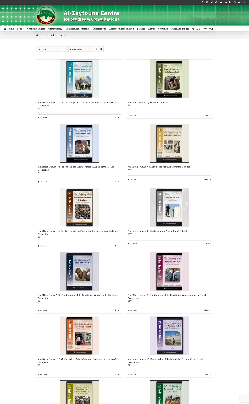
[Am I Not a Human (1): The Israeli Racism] (169, 79)
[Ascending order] (65, 49)
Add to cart (43, 118)
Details (118, 118)
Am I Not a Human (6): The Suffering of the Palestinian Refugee (159, 166)
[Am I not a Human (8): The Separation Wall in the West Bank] (169, 207)
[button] (208, 28)
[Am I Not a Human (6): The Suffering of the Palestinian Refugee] (169, 143)
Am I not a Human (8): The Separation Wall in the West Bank (157, 231)
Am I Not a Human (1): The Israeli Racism (148, 102)
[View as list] (100, 49)
